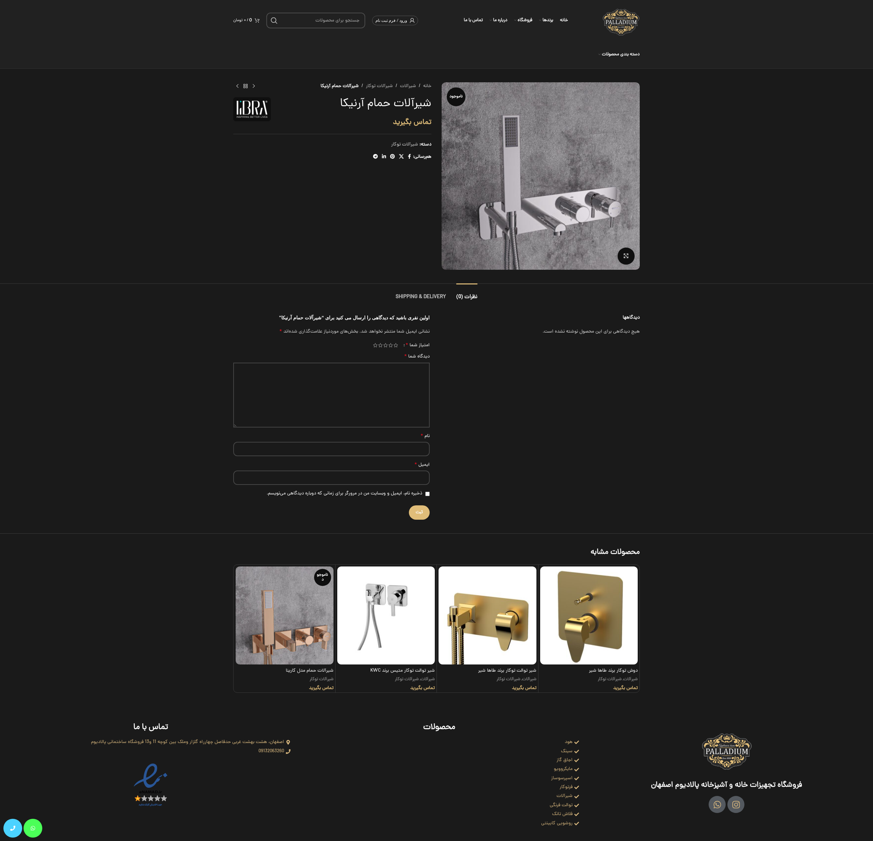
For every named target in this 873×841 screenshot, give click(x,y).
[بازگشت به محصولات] (245, 86)
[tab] (466, 293)
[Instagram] (735, 804)
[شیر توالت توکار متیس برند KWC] (386, 615)
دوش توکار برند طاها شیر (613, 670)
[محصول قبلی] (254, 86)
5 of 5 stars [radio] (375, 345)
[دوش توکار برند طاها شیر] (589, 615)
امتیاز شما (417, 345)
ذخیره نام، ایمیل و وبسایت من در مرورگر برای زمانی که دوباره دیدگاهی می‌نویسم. (344, 493)
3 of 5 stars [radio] (385, 345)
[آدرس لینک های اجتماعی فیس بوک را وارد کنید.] (409, 157)
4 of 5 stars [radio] (380, 345)
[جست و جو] (274, 20)
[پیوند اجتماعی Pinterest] (392, 157)
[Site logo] (621, 21)
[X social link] (401, 157)
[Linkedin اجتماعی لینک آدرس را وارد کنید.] (384, 157)
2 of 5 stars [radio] (390, 345)
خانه (427, 86)
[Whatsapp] (717, 804)
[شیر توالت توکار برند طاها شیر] (487, 615)
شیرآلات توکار (379, 86)
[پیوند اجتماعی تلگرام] (375, 157)
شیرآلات (408, 86)
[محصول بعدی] (237, 86)
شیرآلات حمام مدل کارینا (310, 670)
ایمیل (422, 465)
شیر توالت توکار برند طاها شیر (507, 670)
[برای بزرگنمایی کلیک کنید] (626, 256)
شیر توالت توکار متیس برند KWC (402, 670)
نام (425, 436)
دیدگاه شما (417, 357)
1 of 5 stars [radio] (395, 345)
